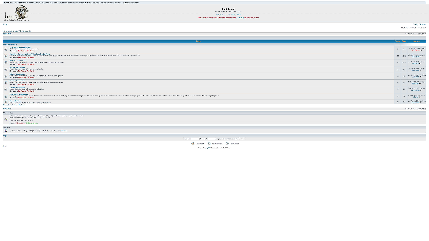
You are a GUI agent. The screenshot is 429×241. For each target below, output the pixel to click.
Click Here (240, 18)
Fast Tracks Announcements (20, 47)
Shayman (64, 131)
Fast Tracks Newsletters (18, 94)
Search (423, 24)
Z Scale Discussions (17, 87)
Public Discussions (10, 44)
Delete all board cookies (10, 105)
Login (6, 24)
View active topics (25, 31)
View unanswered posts (10, 31)
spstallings (415, 83)
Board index (7, 33)
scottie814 (415, 77)
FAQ (416, 24)
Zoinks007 (415, 57)
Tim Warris (30, 51)
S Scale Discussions (17, 81)
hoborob (415, 97)
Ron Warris (22, 51)
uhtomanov (415, 70)
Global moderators (32, 123)
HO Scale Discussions (17, 61)
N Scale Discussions (17, 67)
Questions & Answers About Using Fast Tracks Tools (29, 54)
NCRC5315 (415, 103)
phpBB (208, 148)
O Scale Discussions (17, 74)
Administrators (20, 123)
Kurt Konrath (415, 90)
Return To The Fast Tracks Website (228, 15)
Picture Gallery (15, 101)
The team (21, 105)
